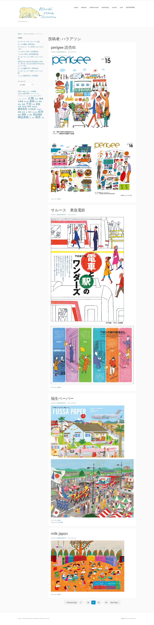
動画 (36, 101)
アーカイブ (21, 81)
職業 (24, 114)
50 (99, 602)
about (76, 7)
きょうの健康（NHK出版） (27, 44)
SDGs (20, 91)
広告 (19, 106)
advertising (105, 7)
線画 (19, 115)
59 (106, 602)
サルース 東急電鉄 (68, 209)
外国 (19, 104)
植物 (19, 112)
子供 (28, 104)
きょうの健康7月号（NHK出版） (28, 68)
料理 (29, 106)
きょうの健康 (31, 91)
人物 (59, 522)
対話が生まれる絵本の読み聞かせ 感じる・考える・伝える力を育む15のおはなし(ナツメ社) (31, 63)
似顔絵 (36, 99)
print (121, 7)
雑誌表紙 (23, 117)
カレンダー (37, 96)
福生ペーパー (62, 398)
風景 (62, 522)
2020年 (59, 199)
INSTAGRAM (130, 7)
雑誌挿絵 (37, 114)
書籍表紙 (22, 109)
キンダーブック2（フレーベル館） (29, 41)
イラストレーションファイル (25, 96)
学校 (33, 104)
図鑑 (40, 101)
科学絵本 (34, 112)
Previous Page (72, 602)
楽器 (23, 112)
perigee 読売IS (63, 47)
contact (114, 7)
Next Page (114, 602)
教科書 (24, 106)
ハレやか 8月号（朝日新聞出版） (29, 54)
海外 (30, 112)
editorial (83, 7)
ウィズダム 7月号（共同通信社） (29, 51)
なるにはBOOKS (23, 93)
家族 (38, 104)
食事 (43, 117)
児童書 (20, 101)
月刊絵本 (32, 109)
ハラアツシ (73, 52)
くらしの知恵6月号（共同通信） (28, 76)
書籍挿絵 (34, 107)
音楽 (33, 117)
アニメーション (34, 93)
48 (88, 602)
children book (94, 7)
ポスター (24, 99)
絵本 (40, 111)
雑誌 (30, 115)
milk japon (59, 533)
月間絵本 (39, 109)
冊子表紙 (26, 101)
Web (24, 91)
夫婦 (23, 104)
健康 (41, 98)
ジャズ (19, 99)
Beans (123, 618)
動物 (32, 101)
